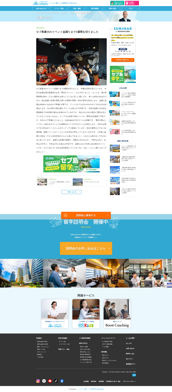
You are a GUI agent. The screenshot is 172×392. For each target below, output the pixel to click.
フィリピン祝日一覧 (86, 362)
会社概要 (86, 381)
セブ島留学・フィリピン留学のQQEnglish (47, 13)
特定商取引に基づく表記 (113, 381)
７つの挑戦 (105, 346)
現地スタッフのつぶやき (109, 360)
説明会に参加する (123, 59)
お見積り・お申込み (132, 3)
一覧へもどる (71, 192)
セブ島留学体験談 (84, 338)
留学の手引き (83, 343)
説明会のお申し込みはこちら (86, 248)
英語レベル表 (41, 349)
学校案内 (39, 338)
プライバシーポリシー (129, 381)
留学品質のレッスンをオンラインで (54, 321)
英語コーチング (117, 321)
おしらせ (129, 343)
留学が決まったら (85, 352)
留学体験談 (105, 363)
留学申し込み (130, 353)
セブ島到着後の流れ (86, 359)
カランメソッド (41, 352)
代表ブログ (64, 13)
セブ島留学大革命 (107, 341)
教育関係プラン (131, 364)
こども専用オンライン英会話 (86, 321)
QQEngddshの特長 (42, 344)
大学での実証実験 (107, 344)
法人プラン (129, 359)
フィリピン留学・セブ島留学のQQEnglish (90, 389)
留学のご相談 (84, 346)
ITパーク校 (62, 341)
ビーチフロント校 (64, 344)
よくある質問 (130, 338)
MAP (134, 375)
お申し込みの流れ (85, 349)
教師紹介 (39, 354)
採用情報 (101, 381)
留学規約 (93, 381)
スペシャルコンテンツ (108, 338)
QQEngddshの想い (42, 341)
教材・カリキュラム (43, 346)
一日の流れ (40, 357)
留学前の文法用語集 (86, 357)
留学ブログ (105, 355)
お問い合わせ (130, 348)
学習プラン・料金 (63, 349)
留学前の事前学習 (85, 354)
